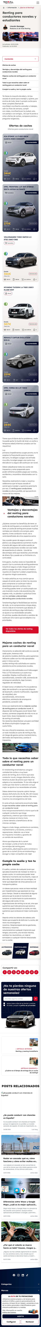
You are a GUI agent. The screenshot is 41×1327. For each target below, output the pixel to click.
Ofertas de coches (9, 65)
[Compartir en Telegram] (27, 972)
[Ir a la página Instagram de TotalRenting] (18, 1275)
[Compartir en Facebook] (5, 972)
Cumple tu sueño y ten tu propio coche (16, 89)
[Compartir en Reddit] (32, 972)
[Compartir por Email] (18, 972)
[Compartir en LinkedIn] (23, 972)
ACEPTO (20, 1316)
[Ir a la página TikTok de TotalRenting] (27, 1275)
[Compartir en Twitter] (14, 972)
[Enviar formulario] (35, 999)
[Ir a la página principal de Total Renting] (4, 7)
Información (12, 8)
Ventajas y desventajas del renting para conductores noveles (17, 70)
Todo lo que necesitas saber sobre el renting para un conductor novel (15, 84)
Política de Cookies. (9, 1312)
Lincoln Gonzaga (17, 26)
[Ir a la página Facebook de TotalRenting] (14, 1275)
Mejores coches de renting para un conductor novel (19, 77)
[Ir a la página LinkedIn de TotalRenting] (23, 1275)
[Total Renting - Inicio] (8, 2)
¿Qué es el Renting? (27, 8)
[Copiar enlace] (36, 972)
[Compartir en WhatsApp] (9, 972)
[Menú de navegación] (37, 3)
